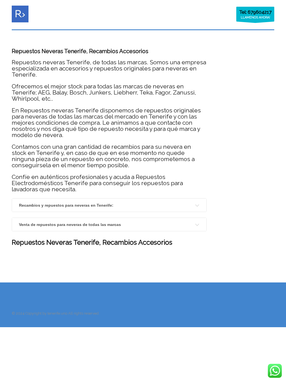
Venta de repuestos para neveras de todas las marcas (70, 224)
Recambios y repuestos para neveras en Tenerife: (66, 205)
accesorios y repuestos (90, 68)
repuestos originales (172, 110)
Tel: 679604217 (255, 12)
